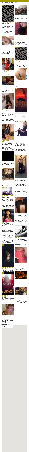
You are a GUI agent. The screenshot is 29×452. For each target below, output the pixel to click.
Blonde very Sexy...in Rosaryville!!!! (6, 46)
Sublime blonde (5, 180)
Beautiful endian (5, 222)
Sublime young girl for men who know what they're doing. (21, 61)
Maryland (12, 2)
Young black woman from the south (20, 16)
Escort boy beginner (6, 85)
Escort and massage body (20, 279)
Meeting (3, 109)
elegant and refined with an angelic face (7, 296)
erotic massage (5, 315)
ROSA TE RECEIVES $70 (6, 70)
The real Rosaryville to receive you (7, 196)
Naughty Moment (18, 213)
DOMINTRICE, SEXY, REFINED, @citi (7, 141)
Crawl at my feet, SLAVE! (6, 22)
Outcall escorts (4, 2)
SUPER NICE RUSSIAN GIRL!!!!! (20, 178)
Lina (16, 295)
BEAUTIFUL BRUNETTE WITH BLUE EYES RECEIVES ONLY (20, 36)
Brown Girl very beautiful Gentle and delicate (8, 268)
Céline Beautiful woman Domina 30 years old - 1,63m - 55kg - (21, 137)
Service (3, 161)
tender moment (18, 237)
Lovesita (16, 114)
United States (8, 2)
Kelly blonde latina (18, 263)
